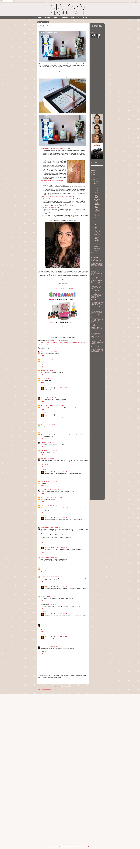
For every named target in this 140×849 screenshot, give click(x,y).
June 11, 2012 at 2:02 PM (51, 433)
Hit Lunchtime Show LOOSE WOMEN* (96, 239)
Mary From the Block (95, 346)
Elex (42, 458)
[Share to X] (64, 340)
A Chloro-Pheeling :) (96, 219)
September (96, 187)
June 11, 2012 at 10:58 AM (54, 351)
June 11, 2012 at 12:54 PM (50, 397)
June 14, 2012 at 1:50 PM (61, 547)
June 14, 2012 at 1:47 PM (61, 471)
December (96, 181)
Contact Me (56, 17)
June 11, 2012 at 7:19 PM (53, 489)
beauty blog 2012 (58, 342)
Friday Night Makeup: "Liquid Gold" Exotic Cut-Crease (96, 261)
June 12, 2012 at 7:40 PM (51, 568)
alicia (42, 378)
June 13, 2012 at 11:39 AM (52, 604)
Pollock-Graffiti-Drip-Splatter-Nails (97, 211)
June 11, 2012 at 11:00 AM (49, 359)
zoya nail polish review (59, 344)
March (95, 246)
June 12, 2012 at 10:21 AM (51, 505)
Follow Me (47, 17)
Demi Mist (43, 450)
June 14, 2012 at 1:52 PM (61, 613)
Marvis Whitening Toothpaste (47, 207)
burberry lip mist (65, 342)
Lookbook (65, 17)
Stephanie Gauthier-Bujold (47, 405)
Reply (42, 355)
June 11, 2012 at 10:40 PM (56, 497)
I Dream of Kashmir (96, 207)
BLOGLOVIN (71, 332)
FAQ (79, 17)
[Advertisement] (97, 379)
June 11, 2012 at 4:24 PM (51, 450)
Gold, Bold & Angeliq (95, 290)
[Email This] (62, 340)
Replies (44, 385)
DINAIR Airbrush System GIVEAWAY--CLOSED (97, 230)
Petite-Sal (43, 625)
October (96, 185)
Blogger (88, 846)
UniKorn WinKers (96, 225)
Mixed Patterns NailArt (97, 200)
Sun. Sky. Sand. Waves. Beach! (96, 196)
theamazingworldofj (45, 527)
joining (40, 276)
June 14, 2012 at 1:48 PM (61, 517)
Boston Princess (44, 464)
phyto (53, 344)
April (95, 244)
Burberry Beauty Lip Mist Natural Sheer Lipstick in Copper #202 (54, 196)
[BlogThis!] (63, 340)
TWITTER (65, 332)
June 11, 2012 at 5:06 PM (51, 481)
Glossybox (51, 63)
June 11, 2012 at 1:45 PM (50, 424)
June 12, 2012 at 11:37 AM (56, 527)
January (96, 250)
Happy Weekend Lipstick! (96, 216)
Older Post (85, 682)
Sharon (42, 397)
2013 (94, 177)
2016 (94, 172)
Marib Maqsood (44, 351)
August (95, 188)
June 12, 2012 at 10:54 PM (56, 576)
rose (42, 359)
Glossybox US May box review (76, 342)
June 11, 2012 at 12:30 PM (49, 378)
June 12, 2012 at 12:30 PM (51, 557)
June (95, 192)
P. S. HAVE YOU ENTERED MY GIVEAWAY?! (63, 288)
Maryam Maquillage (49, 387)
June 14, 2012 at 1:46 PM (61, 387)
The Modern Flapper (95, 327)
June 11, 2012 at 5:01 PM (49, 458)
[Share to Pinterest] (67, 340)
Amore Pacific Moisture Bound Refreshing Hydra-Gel (52, 180)
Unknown (43, 433)
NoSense (43, 370)
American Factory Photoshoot (97, 203)
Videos (72, 17)
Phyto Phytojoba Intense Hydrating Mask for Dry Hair (52, 148)
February (96, 248)
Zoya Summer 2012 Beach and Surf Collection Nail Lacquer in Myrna (55, 158)
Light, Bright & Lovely (97, 235)
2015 (94, 174)
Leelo (42, 442)
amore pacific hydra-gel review (47, 342)
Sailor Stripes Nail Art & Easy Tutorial (96, 272)
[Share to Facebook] (66, 340)
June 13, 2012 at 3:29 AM (49, 596)
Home (39, 17)
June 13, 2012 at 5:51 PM (51, 625)
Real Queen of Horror (46, 497)
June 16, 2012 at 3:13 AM (52, 646)
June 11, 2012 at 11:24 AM (51, 370)
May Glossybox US (47, 344)
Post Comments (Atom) (66, 686)
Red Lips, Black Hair (45, 576)
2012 (94, 179)
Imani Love (43, 646)
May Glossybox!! (97, 222)
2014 (94, 176)
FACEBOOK (59, 332)
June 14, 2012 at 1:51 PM (61, 586)
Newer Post (41, 682)
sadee (42, 596)
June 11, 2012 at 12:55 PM (59, 405)
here (63, 65)
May (95, 242)
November (96, 183)
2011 (94, 252)
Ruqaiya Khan (44, 489)
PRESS (85, 17)
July (95, 190)
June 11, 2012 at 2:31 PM (49, 442)
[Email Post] (59, 340)
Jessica (43, 424)
